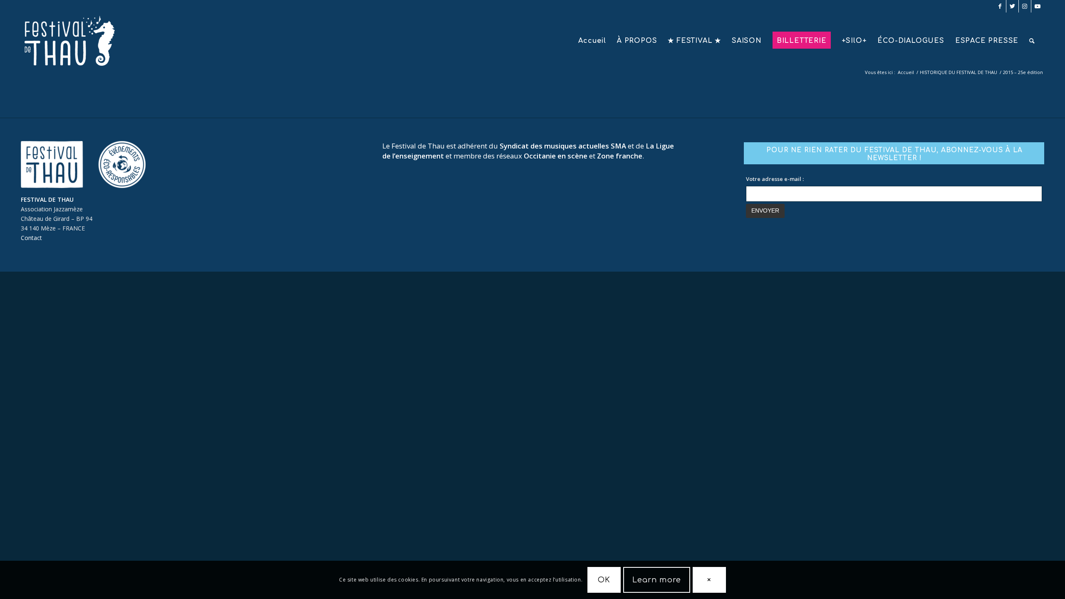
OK (604, 580)
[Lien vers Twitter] (1012, 6)
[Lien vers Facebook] (1000, 6)
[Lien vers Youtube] (1037, 6)
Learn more (656, 580)
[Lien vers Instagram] (1025, 6)
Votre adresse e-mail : (775, 179)
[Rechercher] (1032, 41)
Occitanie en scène (555, 156)
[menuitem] (592, 41)
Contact (31, 238)
